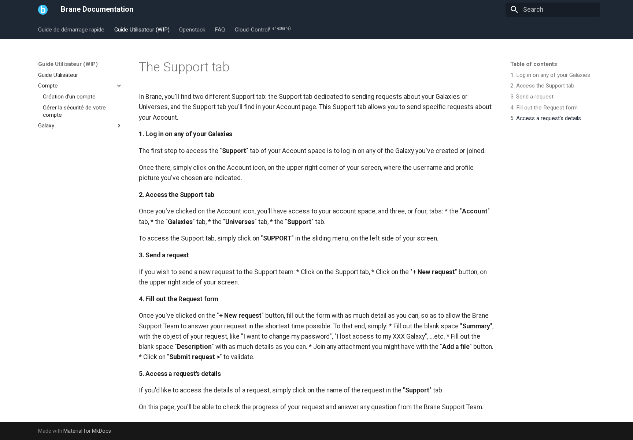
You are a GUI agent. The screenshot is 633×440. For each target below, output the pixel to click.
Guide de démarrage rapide (71, 29)
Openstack (192, 29)
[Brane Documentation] (43, 9)
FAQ (220, 29)
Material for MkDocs (87, 431)
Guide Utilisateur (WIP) (141, 29)
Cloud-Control (262, 29)
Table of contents (533, 64)
